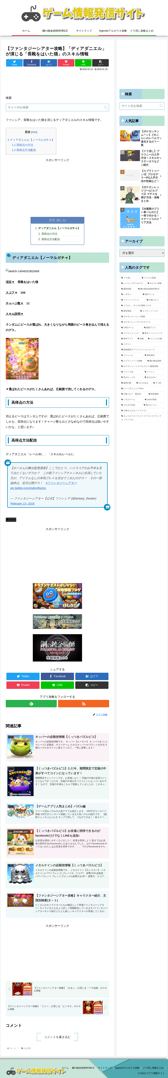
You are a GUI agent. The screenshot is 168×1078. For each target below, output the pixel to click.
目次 (52, 220)
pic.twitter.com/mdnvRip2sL (28, 488)
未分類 (12, 519)
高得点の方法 (22, 145)
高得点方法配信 (24, 150)
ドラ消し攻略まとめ (153, 1067)
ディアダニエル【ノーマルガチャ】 (31, 139)
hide (34, 132)
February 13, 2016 (22, 503)
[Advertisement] (57, 81)
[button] (100, 63)
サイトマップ (105, 1067)
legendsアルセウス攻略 (127, 1067)
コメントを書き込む (57, 1037)
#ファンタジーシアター (61, 483)
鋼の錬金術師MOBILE (83, 1067)
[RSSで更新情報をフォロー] (83, 703)
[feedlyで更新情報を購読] (31, 703)
